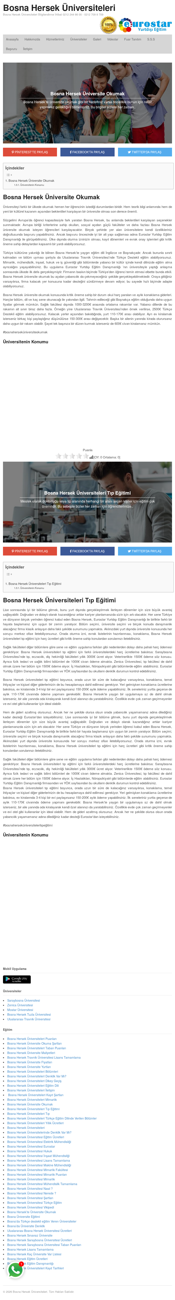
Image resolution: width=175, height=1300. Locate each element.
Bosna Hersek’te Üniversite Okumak (31, 1212)
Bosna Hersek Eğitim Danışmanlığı (30, 1263)
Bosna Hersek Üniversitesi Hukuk (29, 1151)
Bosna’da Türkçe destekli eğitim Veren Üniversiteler (41, 1221)
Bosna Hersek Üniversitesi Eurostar (31, 1146)
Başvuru (11, 49)
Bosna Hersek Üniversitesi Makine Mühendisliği (39, 1165)
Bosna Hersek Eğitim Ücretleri (27, 1259)
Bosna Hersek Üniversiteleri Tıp (28, 1113)
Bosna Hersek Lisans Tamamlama (30, 1249)
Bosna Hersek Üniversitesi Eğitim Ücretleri (35, 1137)
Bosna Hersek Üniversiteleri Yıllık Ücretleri (35, 1123)
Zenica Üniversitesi (20, 1005)
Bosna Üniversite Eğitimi (23, 1216)
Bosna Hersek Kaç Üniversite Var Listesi (34, 1254)
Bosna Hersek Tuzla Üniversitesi (29, 1014)
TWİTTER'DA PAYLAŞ (146, 152)
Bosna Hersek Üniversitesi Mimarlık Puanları (37, 1174)
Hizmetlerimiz (55, 39)
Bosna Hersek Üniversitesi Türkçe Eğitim (34, 1202)
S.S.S (151, 39)
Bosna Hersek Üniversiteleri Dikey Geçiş (34, 1081)
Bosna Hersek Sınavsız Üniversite (29, 1235)
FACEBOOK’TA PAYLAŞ (88, 551)
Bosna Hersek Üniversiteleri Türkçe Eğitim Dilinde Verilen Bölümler (52, 1118)
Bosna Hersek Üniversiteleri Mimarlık (32, 1099)
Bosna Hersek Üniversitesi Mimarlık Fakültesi (37, 1170)
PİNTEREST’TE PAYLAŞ (31, 551)
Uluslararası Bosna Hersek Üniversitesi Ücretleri (39, 1230)
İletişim (27, 49)
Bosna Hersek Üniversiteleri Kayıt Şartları (35, 1095)
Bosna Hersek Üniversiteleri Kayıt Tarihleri (35, 1268)
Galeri (97, 39)
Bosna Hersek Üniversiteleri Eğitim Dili (33, 1085)
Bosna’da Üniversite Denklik (26, 1226)
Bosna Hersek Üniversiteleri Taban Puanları (36, 1048)
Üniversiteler (78, 39)
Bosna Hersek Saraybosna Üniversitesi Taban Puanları (44, 1245)
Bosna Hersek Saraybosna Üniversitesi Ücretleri (39, 1240)
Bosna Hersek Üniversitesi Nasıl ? (30, 1188)
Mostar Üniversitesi (20, 1010)
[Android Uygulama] (17, 979)
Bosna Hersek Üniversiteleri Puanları (32, 1039)
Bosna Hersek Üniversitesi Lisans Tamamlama (38, 1160)
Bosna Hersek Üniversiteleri (59, 7)
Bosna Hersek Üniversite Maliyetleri (31, 1053)
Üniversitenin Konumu (32, 184)
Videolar (112, 39)
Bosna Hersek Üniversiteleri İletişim (31, 1090)
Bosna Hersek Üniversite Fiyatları (29, 1062)
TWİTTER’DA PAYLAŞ (146, 551)
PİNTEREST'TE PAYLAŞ (31, 152)
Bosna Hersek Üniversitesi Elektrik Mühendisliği (39, 1142)
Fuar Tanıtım (132, 39)
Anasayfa (12, 39)
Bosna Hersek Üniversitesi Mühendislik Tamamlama (42, 1184)
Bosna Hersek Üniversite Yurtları (29, 1067)
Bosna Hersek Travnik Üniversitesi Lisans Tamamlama (44, 1057)
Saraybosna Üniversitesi (23, 1000)
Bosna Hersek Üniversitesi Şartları (30, 1198)
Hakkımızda (32, 39)
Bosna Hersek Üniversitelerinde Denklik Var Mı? (39, 1132)
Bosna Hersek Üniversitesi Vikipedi (30, 1207)
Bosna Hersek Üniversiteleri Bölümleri (32, 1071)
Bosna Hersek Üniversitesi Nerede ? (31, 1193)
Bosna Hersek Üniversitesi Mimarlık (31, 1179)
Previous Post (87, 947)
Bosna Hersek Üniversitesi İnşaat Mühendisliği (38, 1156)
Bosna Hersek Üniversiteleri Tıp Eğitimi (35, 583)
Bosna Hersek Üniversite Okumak (31, 180)
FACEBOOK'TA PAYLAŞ (88, 152)
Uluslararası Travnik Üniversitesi (28, 1019)
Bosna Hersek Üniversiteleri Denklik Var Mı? (36, 1076)
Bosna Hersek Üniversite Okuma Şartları (34, 1043)
